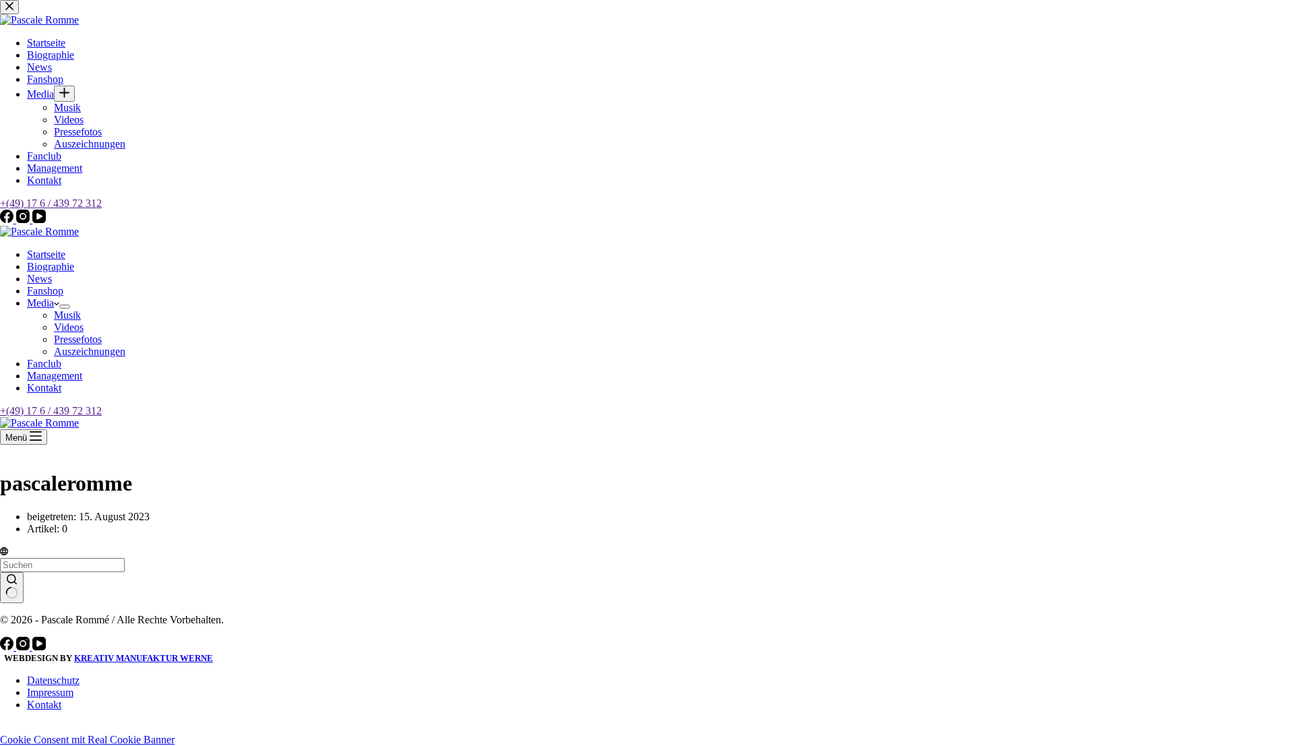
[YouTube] (39, 646)
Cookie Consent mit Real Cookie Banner (87, 739)
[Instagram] (24, 646)
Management (54, 375)
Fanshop (45, 291)
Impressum (50, 692)
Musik (67, 315)
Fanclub (44, 363)
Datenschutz (53, 680)
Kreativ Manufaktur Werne (143, 658)
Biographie (50, 266)
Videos (69, 327)
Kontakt (44, 388)
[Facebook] (8, 646)
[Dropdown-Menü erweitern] (64, 307)
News (39, 278)
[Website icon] (4, 551)
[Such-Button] (12, 587)
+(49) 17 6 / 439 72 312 (51, 410)
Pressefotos (78, 339)
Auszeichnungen (89, 351)
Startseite (46, 254)
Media (40, 303)
